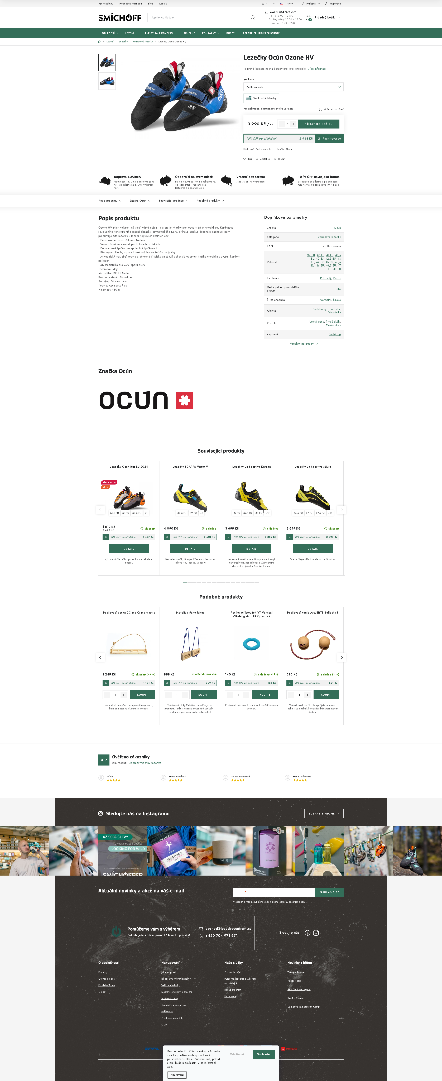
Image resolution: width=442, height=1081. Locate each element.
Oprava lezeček (233, 972)
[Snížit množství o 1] (282, 124)
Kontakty (102, 972)
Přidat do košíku (319, 124)
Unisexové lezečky (329, 237)
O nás (101, 992)
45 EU (329, 262)
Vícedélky (334, 312)
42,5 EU (331, 259)
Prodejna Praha (106, 985)
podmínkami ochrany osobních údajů (285, 902)
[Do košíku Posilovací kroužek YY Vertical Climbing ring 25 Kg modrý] (265, 694)
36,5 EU (298, 513)
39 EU (311, 255)
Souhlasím (263, 1054)
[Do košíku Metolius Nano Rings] (204, 694)
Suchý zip (335, 334)
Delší (337, 289)
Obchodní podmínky (172, 1018)
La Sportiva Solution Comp (303, 1006)
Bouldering (319, 309)
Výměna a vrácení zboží (174, 1005)
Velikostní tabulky (170, 985)
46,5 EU (331, 266)
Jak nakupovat (168, 972)
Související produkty (171, 201)
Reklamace (167, 1011)
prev (100, 510)
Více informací (317, 69)
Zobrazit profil (322, 813)
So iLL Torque (295, 998)
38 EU (125, 513)
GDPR (164, 1024)
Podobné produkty (208, 201)
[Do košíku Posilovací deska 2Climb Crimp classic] (142, 694)
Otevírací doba (106, 978)
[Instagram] (316, 933)
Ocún (289, 149)
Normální (325, 300)
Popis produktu (107, 201)
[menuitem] (110, 33)
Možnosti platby (169, 998)
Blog (150, 3)
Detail (129, 548)
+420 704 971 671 (282, 12)
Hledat (253, 17)
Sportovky (334, 309)
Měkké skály (333, 325)
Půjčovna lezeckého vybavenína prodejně (240, 981)
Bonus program (232, 989)
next (341, 510)
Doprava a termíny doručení (176, 992)
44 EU (320, 262)
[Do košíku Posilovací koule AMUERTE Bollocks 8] (326, 694)
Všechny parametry (302, 344)
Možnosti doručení (334, 109)
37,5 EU (114, 513)
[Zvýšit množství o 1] (293, 124)
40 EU (320, 255)
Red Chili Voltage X (299, 989)
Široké (337, 300)
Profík (337, 278)
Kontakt (163, 3)
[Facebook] (307, 933)
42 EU (320, 259)
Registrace (335, 3)
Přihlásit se (329, 892)
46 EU (320, 266)
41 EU (330, 255)
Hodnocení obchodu (130, 3)
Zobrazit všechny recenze (145, 763)
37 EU (237, 513)
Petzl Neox (294, 980)
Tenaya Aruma (296, 972)
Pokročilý (326, 278)
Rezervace (230, 996)
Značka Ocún (138, 201)
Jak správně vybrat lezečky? (176, 978)
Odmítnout (237, 1054)
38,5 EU (136, 513)
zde (169, 1067)
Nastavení (177, 1075)
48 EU (337, 269)
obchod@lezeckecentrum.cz (228, 928)
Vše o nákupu (105, 3)
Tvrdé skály (333, 322)
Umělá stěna (317, 322)
